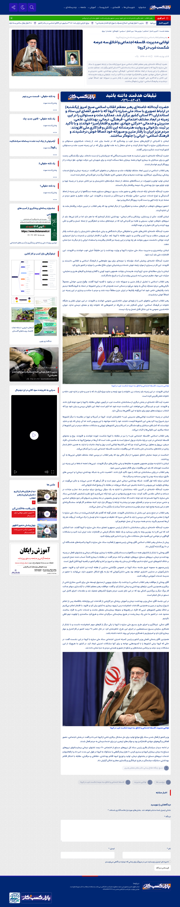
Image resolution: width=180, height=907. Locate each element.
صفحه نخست (164, 31)
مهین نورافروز (51, 379)
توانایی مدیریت (140, 782)
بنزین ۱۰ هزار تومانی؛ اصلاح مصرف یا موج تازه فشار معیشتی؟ (145, 23)
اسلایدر (145, 31)
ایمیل (111, 848)
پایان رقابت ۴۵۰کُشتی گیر (24, 508)
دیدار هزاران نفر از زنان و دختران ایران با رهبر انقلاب (25, 495)
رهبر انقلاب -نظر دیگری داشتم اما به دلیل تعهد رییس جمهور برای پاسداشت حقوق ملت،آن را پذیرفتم (117, 18)
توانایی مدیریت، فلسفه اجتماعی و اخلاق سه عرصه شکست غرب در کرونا (131, 45)
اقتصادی (116, 7)
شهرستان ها (129, 7)
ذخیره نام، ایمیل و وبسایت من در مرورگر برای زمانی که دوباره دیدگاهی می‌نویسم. (137, 861)
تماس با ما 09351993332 (111, 889)
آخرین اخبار (154, 31)
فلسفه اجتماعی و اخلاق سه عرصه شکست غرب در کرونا (102, 782)
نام (169, 848)
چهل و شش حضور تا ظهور (24, 525)
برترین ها (138, 31)
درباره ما (136, 883)
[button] (30, 350)
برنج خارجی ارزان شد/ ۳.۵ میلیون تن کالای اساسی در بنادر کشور (89, 23)
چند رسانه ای (71, 7)
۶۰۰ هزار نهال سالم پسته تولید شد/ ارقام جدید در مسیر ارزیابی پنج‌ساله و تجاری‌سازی (35, 373)
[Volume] (46, 471)
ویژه (103, 31)
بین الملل (130, 31)
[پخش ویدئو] (34, 435)
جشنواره (142, 7)
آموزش (93, 7)
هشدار (108, 31)
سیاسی (122, 31)
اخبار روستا (104, 7)
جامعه (83, 7)
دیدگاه (167, 816)
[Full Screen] (53, 471)
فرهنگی (115, 31)
